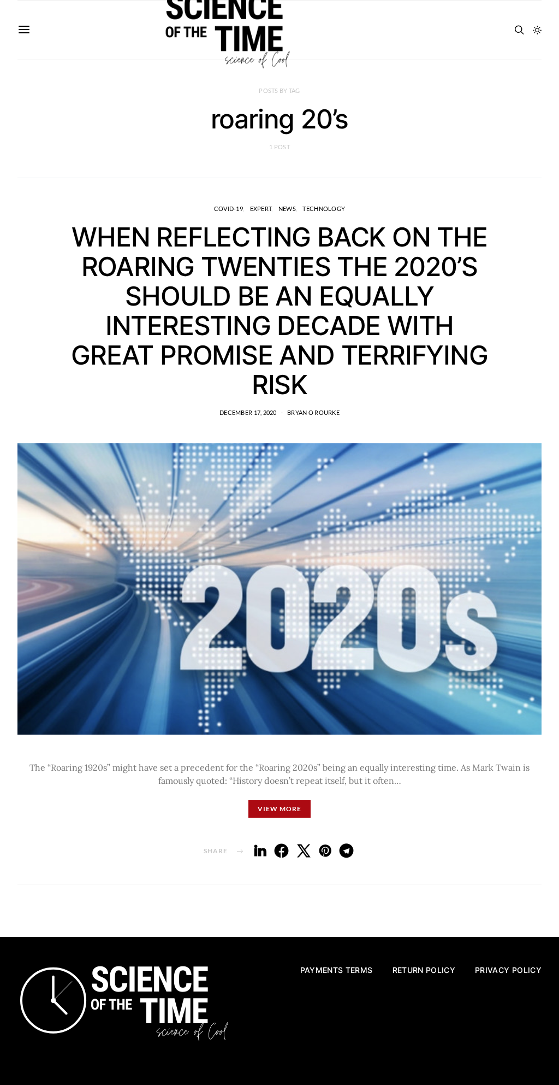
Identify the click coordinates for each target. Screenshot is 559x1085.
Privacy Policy (508, 970)
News (287, 208)
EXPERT (261, 208)
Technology (323, 208)
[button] (537, 30)
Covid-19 (228, 208)
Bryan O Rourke (313, 412)
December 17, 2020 (248, 412)
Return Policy (424, 970)
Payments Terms (336, 970)
